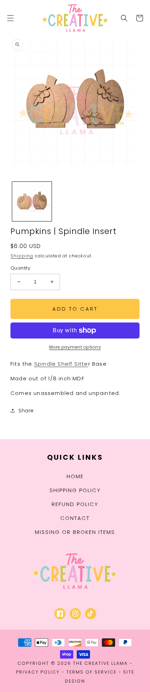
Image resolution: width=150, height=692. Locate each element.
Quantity (20, 268)
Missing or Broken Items (75, 532)
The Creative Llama (100, 663)
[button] (10, 18)
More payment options (75, 347)
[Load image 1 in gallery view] (32, 201)
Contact (75, 518)
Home (75, 476)
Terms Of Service (91, 672)
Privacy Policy (38, 672)
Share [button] (26, 410)
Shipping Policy (75, 490)
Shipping (21, 256)
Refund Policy (75, 504)
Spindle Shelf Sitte (61, 363)
